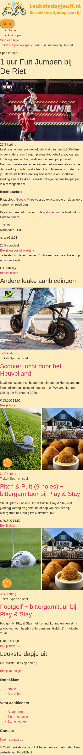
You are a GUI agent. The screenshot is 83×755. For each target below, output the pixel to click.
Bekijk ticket (10, 405)
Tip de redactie (18, 716)
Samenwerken (18, 721)
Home (12, 30)
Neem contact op (11, 739)
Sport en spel (21, 45)
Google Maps (25, 199)
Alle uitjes (14, 35)
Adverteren (15, 711)
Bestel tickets (9, 273)
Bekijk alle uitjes (11, 671)
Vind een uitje (9, 40)
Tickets (5, 45)
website (48, 212)
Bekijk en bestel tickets (17, 250)
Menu (7, 23)
